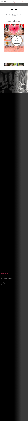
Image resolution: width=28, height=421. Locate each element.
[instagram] (5, 1)
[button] (4, 64)
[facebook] (4, 1)
